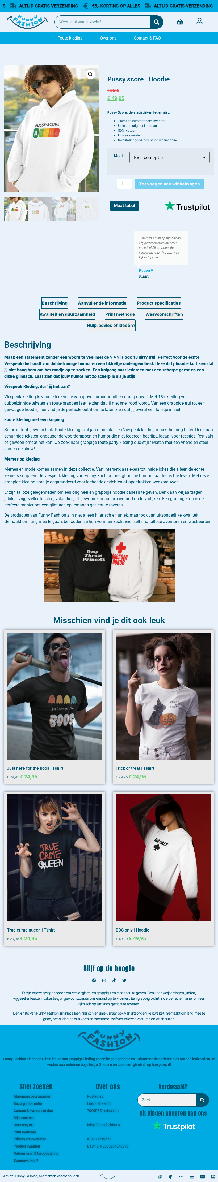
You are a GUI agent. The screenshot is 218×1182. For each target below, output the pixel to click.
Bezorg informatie (28, 1103)
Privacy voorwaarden (30, 1139)
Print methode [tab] (120, 314)
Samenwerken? (26, 1160)
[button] (90, 74)
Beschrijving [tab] (55, 303)
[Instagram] (104, 981)
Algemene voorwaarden (32, 1096)
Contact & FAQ (147, 38)
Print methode (25, 1132)
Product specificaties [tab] (159, 303)
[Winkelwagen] (180, 21)
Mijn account (24, 1118)
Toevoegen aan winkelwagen (169, 184)
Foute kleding (70, 38)
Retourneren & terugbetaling (36, 1153)
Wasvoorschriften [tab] (164, 314)
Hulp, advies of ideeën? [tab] (111, 325)
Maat (118, 156)
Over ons (108, 38)
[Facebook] (94, 981)
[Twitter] (124, 981)
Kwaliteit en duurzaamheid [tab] (67, 314)
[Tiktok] (114, 981)
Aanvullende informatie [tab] (102, 303)
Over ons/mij (23, 1125)
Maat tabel (124, 205)
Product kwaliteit (27, 1146)
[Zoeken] (156, 22)
